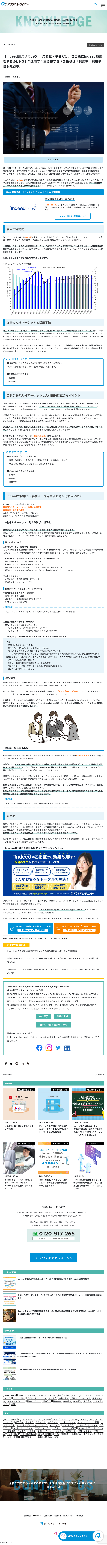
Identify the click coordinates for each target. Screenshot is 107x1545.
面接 (56, 1437)
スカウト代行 (68, 1425)
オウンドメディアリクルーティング (32, 1425)
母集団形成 (76, 1434)
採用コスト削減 (84, 1431)
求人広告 (87, 1401)
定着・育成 (64, 1398)
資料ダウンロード (28, 1437)
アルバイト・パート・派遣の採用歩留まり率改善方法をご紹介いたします (37, 803)
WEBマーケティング (46, 1395)
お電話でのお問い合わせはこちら (79, 928)
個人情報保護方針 (45, 1225)
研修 (9, 1437)
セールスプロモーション (86, 1425)
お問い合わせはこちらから (53, 1024)
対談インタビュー (45, 1431)
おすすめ (29, 1422)
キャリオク (55, 1425)
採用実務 (57, 1401)
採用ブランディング (16, 1401)
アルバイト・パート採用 (88, 1422)
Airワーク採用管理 (12, 1419)
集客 (13, 1404)
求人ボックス (89, 1434)
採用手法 (16, 76)
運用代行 (48, 1437)
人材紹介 (53, 1398)
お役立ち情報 (63, 1395)
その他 (75, 1395)
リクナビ (56, 1428)
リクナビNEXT (69, 1428)
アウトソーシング (67, 1422)
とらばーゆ (41, 1422)
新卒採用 (65, 1434)
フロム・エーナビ (42, 1428)
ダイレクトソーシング (36, 1398)
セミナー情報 (19, 1398)
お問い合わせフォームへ (56, 1258)
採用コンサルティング (80, 1398)
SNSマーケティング (26, 1395)
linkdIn (84, 1419)
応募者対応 (71, 1431)
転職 (40, 1437)
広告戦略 (60, 1431)
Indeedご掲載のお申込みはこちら (33, 928)
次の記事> (99, 1074)
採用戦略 (67, 1401)
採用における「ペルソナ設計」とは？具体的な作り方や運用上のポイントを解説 (40, 611)
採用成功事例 (43, 1434)
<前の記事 (7, 1074)
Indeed (7, 76)
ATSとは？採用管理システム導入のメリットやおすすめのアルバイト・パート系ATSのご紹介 (53, 1129)
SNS (91, 1419)
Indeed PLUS (10, 1395)
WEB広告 (19, 1422)
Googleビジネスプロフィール (56, 1419)
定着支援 (31, 1431)
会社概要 (43, 1016)
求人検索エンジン (95, 45)
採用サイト (20, 1434)
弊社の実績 (62, 1016)
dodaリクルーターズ (32, 1419)
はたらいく (53, 1422)
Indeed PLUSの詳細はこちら (72, 216)
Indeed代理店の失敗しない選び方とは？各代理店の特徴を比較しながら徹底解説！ (43, 951)
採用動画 (31, 1434)
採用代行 (47, 1401)
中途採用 (11, 1431)
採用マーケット (34, 1401)
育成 (16, 1437)
